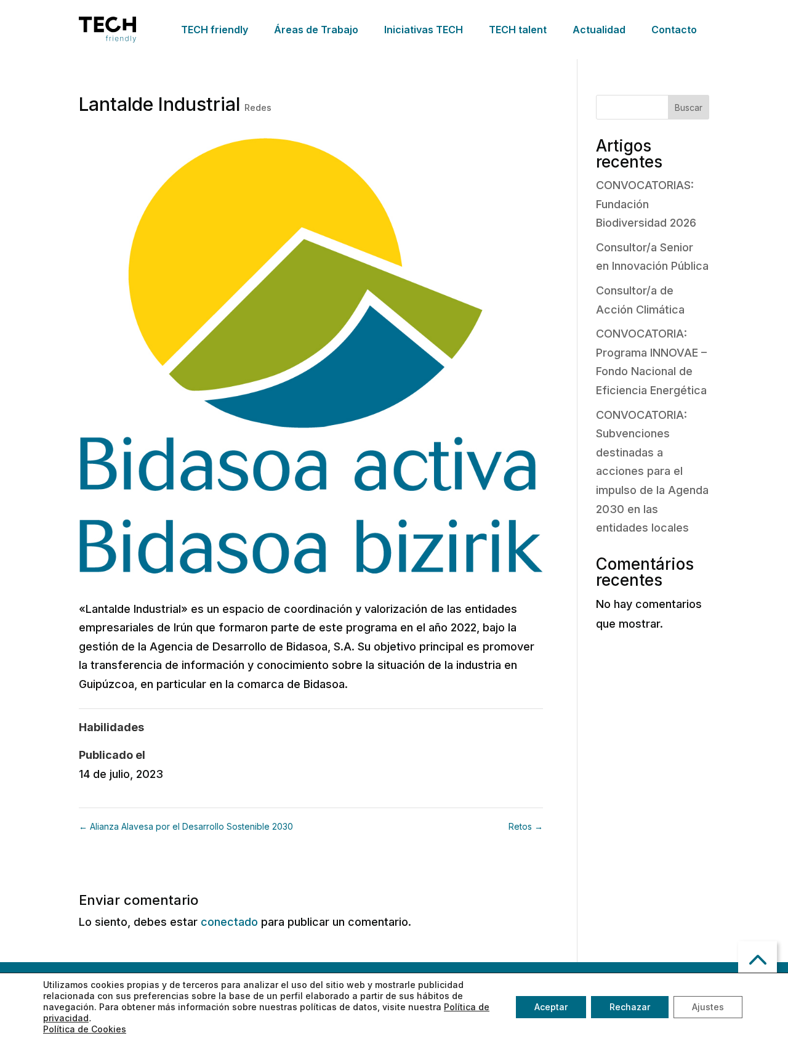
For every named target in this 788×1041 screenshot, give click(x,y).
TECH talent (518, 29)
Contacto (674, 29)
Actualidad (599, 29)
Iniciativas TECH (423, 29)
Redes (257, 107)
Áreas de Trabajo (316, 29)
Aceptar (551, 1007)
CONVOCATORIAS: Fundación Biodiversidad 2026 (646, 204)
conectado (229, 921)
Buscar (688, 107)
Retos (526, 826)
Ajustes (708, 1007)
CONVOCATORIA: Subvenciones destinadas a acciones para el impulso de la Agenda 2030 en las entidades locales (652, 471)
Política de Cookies (84, 1029)
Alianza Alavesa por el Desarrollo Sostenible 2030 (186, 826)
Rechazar (629, 1007)
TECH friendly (214, 29)
